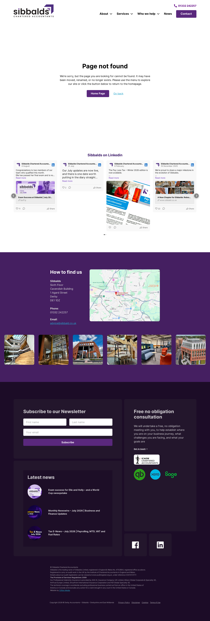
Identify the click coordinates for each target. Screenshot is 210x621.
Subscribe (67, 442)
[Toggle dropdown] (111, 13)
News (168, 13)
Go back (118, 93)
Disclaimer (136, 602)
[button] (13, 195)
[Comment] (23, 208)
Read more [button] (21, 178)
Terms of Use (155, 602)
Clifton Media (64, 590)
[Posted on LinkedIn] (53, 165)
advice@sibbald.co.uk (63, 323)
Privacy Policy (124, 602)
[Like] (110, 227)
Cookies (145, 602)
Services (123, 13)
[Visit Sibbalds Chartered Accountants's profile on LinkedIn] (18, 165)
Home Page (98, 93)
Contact (186, 13)
